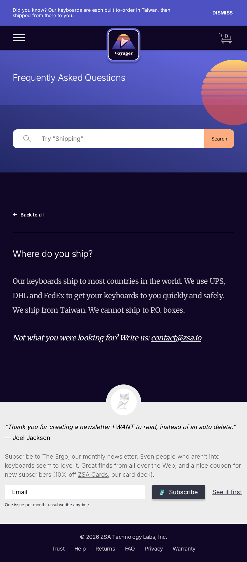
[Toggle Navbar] (19, 37)
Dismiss (222, 13)
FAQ (130, 548)
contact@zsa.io (176, 338)
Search (219, 139)
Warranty (184, 548)
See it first (227, 492)
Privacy (154, 548)
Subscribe (183, 492)
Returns (105, 548)
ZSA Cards (93, 474)
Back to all (32, 215)
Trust (58, 548)
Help (80, 548)
